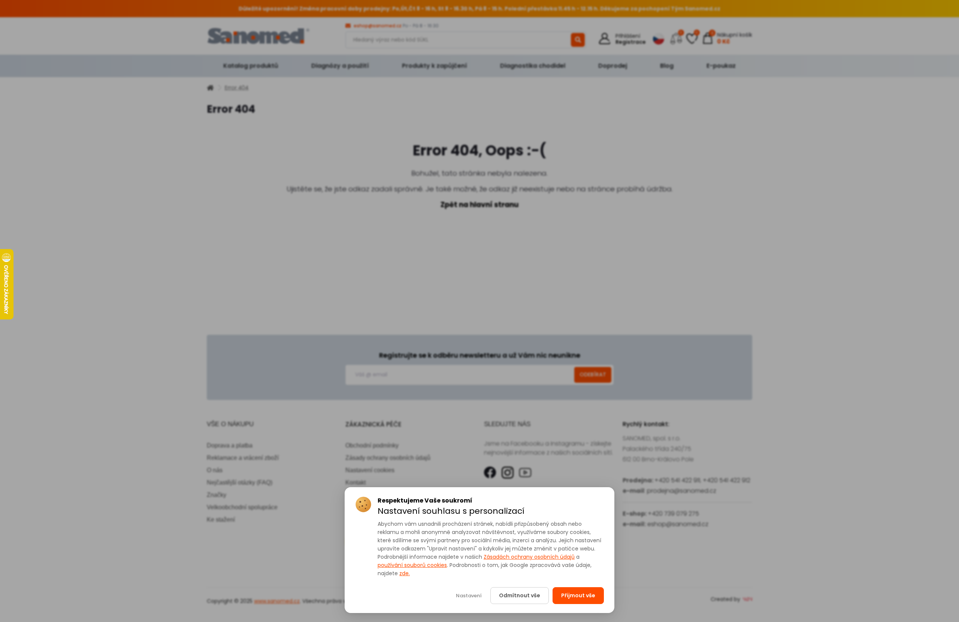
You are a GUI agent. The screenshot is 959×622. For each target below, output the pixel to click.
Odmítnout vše (519, 595)
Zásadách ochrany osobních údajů (529, 557)
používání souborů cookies (412, 565)
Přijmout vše (578, 595)
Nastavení (469, 595)
